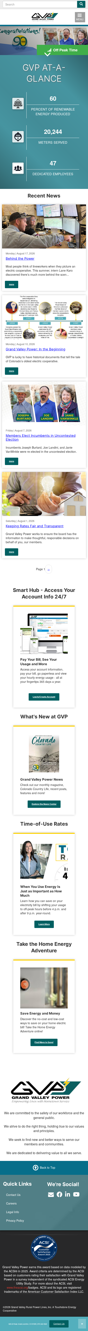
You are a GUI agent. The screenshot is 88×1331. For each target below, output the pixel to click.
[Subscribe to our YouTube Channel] (76, 1195)
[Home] (44, 16)
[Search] (81, 4)
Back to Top (47, 1167)
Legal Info (12, 1212)
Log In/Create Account (44, 696)
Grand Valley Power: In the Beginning (35, 349)
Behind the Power (20, 258)
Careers (11, 1203)
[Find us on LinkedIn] (67, 1195)
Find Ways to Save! (44, 1042)
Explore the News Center (44, 804)
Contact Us (58, 1323)
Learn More (44, 924)
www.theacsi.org (17, 1287)
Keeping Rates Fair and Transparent (34, 526)
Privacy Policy (15, 1220)
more (11, 284)
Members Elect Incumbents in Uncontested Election (41, 438)
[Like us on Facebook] (59, 1195)
